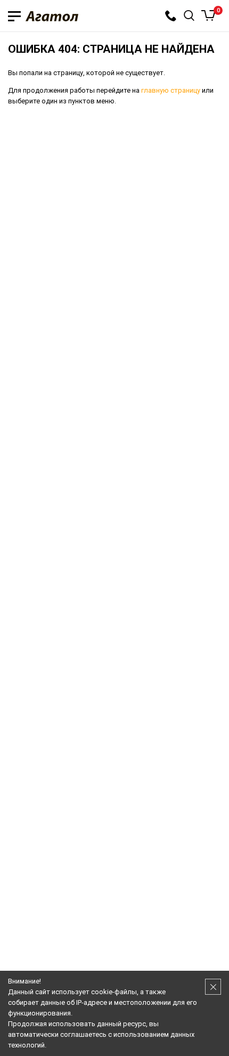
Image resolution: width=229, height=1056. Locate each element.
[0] (208, 15)
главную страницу (170, 90)
